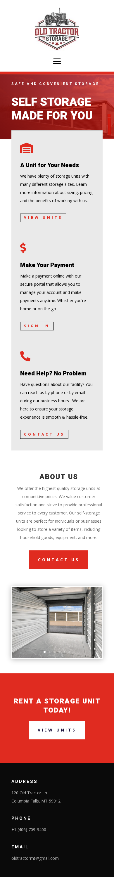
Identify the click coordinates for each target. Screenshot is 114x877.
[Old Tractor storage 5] (57, 657)
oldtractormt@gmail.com (35, 858)
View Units (43, 217)
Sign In (37, 325)
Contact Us (44, 434)
